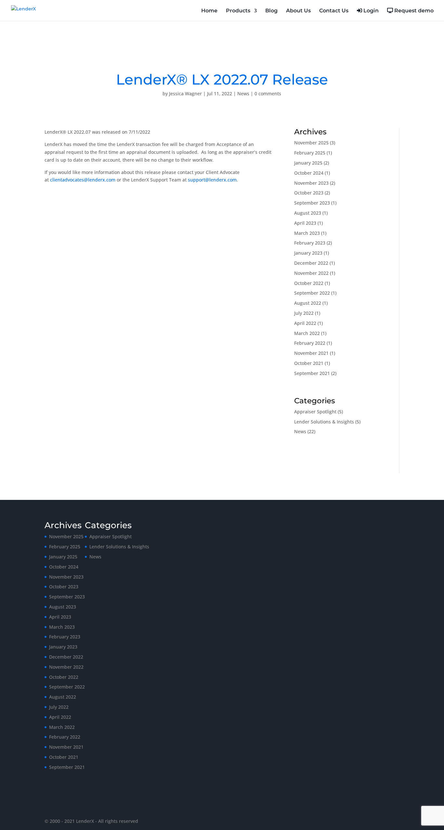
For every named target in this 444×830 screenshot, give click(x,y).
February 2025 (309, 153)
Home (209, 11)
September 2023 (312, 203)
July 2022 (304, 313)
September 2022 (312, 293)
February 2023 (309, 243)
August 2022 (307, 303)
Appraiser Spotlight (315, 411)
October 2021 (308, 363)
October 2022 (308, 283)
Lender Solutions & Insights (324, 422)
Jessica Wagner (185, 93)
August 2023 (307, 213)
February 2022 (309, 343)
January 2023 (308, 253)
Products (238, 11)
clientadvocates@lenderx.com (82, 180)
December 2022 (311, 263)
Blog (271, 11)
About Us (298, 11)
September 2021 (312, 373)
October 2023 (308, 193)
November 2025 (311, 143)
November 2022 (311, 273)
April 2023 (305, 223)
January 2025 (308, 163)
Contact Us (333, 11)
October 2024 (308, 173)
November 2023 (311, 183)
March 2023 (307, 233)
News (243, 93)
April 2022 (305, 323)
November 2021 (311, 353)
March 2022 (307, 333)
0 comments (268, 93)
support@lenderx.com (212, 180)
